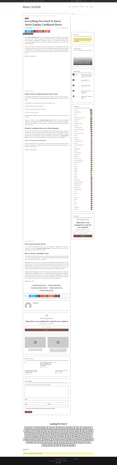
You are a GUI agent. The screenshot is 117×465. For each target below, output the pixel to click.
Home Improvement (78, 123)
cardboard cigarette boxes (39, 285)
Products (76, 137)
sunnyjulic (36, 303)
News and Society (77, 162)
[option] (82, 58)
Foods (75, 178)
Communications (77, 189)
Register (91, 6)
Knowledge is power (85, 80)
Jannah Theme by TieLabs (61, 458)
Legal (75, 164)
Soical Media (76, 207)
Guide (75, 146)
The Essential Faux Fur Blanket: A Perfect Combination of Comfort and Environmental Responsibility (46, 364)
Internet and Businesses (79, 133)
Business (30, 15)
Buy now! (42, 1)
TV (74, 195)
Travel (75, 174)
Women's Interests (78, 158)
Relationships (77, 179)
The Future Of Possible (86, 85)
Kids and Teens (77, 154)
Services (76, 113)
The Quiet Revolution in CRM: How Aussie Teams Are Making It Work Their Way (31, 371)
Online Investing (77, 187)
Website (49, 403)
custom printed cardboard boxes (39, 288)
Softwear (76, 209)
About (28, 1)
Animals (75, 168)
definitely (31, 137)
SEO (75, 201)
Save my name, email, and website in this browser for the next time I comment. (40, 408)
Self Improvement (77, 183)
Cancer (75, 203)
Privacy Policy (75, 6)
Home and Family (77, 152)
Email (26, 403)
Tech (38, 1)
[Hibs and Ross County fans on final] (76, 98)
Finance (75, 135)
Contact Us (82, 6)
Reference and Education (79, 129)
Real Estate (76, 156)
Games (75, 176)
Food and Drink (77, 148)
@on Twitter (26, 449)
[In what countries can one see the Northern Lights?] (76, 76)
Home (24, 1)
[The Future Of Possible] (76, 87)
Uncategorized (77, 119)
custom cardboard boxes (55, 285)
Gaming (75, 143)
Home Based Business (78, 160)
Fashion (75, 121)
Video (75, 191)
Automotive (76, 139)
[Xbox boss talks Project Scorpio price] (76, 92)
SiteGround (75, 458)
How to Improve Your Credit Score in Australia (61, 371)
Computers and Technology (79, 117)
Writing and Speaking (78, 141)
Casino (75, 193)
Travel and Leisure (77, 127)
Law (75, 205)
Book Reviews (77, 185)
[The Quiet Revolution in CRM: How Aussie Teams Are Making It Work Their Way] (31, 365)
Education (76, 197)
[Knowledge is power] (76, 82)
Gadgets (76, 166)
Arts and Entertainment (39, 428)
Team (32, 1)
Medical (75, 150)
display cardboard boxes (56, 288)
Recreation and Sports (78, 181)
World (35, 1)
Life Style (76, 131)
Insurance (76, 170)
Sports (75, 199)
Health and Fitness (77, 111)
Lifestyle (76, 125)
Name (26, 399)
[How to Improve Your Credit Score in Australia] (62, 365)
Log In (87, 6)
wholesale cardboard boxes (47, 290)
